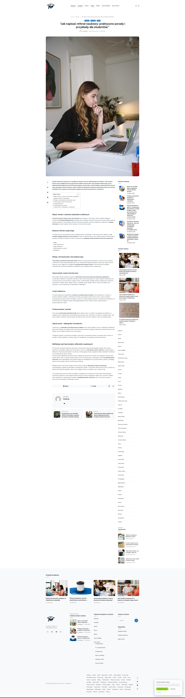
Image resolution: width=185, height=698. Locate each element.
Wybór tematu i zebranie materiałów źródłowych (66, 196)
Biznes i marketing (99, 655)
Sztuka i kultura (121, 471)
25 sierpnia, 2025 (131, 218)
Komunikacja (121, 498)
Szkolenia (120, 412)
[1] (122, 188)
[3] (122, 207)
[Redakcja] (81, 31)
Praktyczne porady (122, 401)
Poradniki (93, 20)
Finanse (120, 369)
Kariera (119, 334)
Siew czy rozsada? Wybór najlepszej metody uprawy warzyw (84, 621)
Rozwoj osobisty (99, 663)
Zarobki (120, 373)
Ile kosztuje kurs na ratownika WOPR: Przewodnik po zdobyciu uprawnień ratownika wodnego (70, 415)
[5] (122, 236)
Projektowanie (98, 651)
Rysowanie (120, 510)
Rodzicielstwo (121, 397)
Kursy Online (97, 642)
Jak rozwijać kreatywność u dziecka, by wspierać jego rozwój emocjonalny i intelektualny (128, 296)
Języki (119, 377)
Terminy (120, 521)
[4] (122, 223)
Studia (98, 20)
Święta (119, 490)
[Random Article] (136, 5)
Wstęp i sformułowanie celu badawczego (64, 200)
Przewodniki (121, 459)
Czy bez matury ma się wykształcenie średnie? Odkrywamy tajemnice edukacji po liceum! (132, 543)
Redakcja (86, 31)
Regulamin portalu (122, 631)
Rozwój (120, 447)
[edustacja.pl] (51, 6)
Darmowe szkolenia (122, 424)
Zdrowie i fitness (122, 432)
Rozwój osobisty (122, 440)
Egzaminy (120, 389)
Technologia (121, 451)
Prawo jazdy (121, 354)
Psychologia (121, 475)
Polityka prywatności (123, 635)
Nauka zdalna (121, 416)
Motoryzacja (121, 361)
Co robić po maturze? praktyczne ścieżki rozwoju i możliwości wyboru (128, 321)
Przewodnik (121, 467)
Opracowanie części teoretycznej (63, 201)
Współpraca (121, 420)
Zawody (120, 404)
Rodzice (120, 494)
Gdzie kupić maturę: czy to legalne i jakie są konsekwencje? (132, 551)
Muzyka (120, 514)
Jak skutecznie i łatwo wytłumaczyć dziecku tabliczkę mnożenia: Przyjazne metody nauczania (103, 415)
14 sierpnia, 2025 (131, 242)
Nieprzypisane (121, 482)
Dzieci (119, 443)
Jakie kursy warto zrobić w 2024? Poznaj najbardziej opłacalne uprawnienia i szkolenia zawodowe (132, 559)
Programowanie (99, 643)
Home (72, 16)
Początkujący (121, 479)
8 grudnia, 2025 (130, 202)
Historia (120, 502)
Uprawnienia (121, 518)
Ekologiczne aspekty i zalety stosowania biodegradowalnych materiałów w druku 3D (133, 238)
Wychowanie (121, 506)
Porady (119, 385)
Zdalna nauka (121, 365)
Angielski (120, 455)
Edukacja (77, 16)
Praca (119, 381)
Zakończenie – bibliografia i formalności (64, 207)
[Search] (138, 5)
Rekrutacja (120, 436)
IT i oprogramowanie (100, 647)
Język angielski (121, 350)
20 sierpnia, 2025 (131, 231)
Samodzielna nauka (122, 358)
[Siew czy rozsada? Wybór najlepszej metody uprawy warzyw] (73, 622)
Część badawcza (58, 203)
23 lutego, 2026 (130, 193)
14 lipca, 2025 (122, 275)
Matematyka (121, 486)
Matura (119, 393)
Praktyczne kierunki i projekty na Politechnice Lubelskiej (56, 599)
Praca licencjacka (122, 428)
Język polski (121, 463)
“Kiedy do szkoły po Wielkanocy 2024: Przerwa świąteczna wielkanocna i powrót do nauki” (132, 535)
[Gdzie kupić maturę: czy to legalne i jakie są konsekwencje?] (121, 552)
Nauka (119, 346)
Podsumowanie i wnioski (60, 205)
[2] (122, 198)
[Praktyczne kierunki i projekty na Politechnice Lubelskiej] (57, 588)
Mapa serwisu (121, 639)
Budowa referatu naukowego (61, 198)
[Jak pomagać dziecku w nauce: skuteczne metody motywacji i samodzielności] (104, 588)
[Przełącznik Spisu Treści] (77, 194)
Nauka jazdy (121, 342)
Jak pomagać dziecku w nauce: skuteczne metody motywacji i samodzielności (128, 271)
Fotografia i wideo (99, 659)
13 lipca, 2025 (122, 299)
